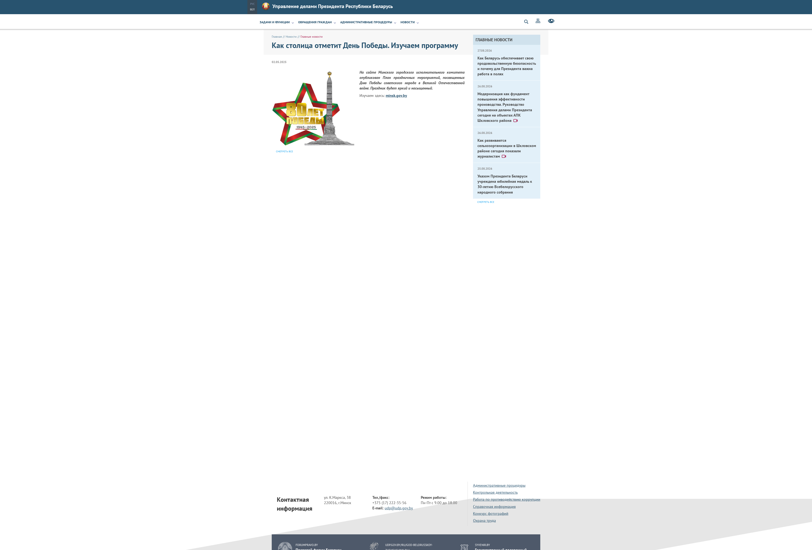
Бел (252, 9)
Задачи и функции (275, 22)
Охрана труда (484, 520)
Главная (277, 36)
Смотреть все (485, 202)
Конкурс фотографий (490, 513)
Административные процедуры (366, 22)
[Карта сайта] (538, 21)
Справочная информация (494, 506)
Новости (408, 22)
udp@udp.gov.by (399, 508)
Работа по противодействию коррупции (506, 499)
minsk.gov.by (396, 95)
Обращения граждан (315, 22)
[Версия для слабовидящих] (551, 21)
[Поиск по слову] (528, 22)
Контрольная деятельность (495, 492)
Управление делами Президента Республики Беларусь (332, 6)
